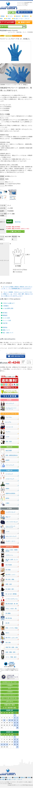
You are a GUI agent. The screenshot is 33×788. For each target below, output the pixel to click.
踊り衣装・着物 (10, 579)
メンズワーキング (10, 512)
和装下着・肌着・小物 (12, 647)
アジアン (8, 431)
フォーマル (9, 417)
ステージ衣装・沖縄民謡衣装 (12, 550)
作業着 (29, 777)
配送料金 (5, 327)
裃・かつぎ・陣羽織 (11, 594)
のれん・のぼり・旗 (11, 608)
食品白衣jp (17, 222)
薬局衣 (7, 498)
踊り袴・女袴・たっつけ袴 (12, 560)
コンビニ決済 (6, 318)
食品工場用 (9, 450)
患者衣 (7, 488)
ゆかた (7, 632)
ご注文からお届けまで (8, 303)
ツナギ (7, 531)
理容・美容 (9, 441)
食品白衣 (18, 16)
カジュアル (8, 422)
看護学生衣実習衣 (10, 493)
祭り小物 (8, 642)
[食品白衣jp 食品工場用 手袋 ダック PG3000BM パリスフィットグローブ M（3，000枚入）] (9, 222)
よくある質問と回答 (8, 308)
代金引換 (5, 323)
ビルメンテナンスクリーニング (10, 527)
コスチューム (9, 555)
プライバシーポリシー (9, 695)
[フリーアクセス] (12, 12)
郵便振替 (5, 315)
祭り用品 (8, 18)
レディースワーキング (12, 521)
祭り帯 (7, 623)
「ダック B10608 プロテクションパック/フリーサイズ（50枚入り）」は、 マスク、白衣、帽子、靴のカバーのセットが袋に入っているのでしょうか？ (17, 294)
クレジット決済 (7, 320)
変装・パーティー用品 (12, 628)
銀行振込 (5, 312)
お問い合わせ (9, 701)
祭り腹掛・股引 (10, 589)
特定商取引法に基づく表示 (9, 682)
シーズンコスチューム (12, 598)
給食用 (7, 460)
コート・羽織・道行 (11, 657)
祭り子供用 (9, 565)
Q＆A (9, 688)
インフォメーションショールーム (11, 408)
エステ (7, 436)
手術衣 (7, 483)
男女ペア (8, 517)
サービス (10, 16)
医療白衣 (26, 16)
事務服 (2, 16)
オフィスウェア (10, 403)
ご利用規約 (10, 692)
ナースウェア (9, 474)
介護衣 (7, 503)
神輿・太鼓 (9, 584)
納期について (6, 330)
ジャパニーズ (9, 427)
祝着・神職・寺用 (10, 652)
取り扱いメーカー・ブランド (21, 18)
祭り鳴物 (8, 569)
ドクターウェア (10, 479)
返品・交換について (8, 332)
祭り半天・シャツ (10, 574)
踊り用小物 (9, 618)
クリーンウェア (10, 465)
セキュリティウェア (11, 536)
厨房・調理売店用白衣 (12, 455)
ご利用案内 (6, 306)
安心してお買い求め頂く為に (9, 698)
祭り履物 (8, 613)
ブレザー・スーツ (10, 541)
